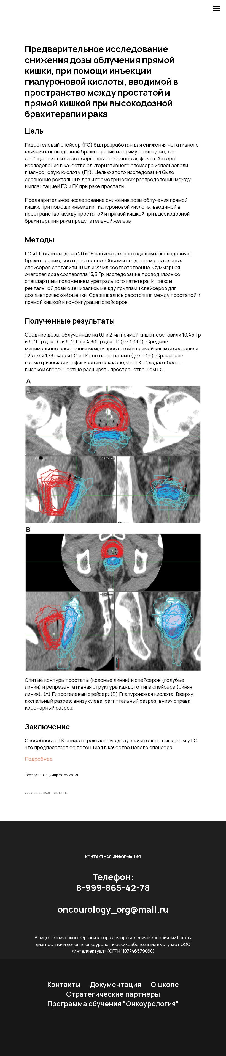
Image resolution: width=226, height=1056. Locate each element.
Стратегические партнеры (113, 994)
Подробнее (39, 759)
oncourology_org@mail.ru (113, 909)
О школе (165, 984)
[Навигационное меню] (216, 9)
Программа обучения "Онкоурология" (113, 1003)
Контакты (63, 984)
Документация (115, 984)
